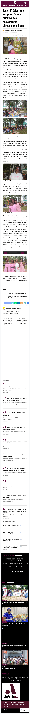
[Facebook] (13, 577)
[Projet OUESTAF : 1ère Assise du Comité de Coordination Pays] (23, 534)
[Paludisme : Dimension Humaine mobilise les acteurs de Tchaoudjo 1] (15, 593)
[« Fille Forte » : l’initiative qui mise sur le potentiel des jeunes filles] (23, 547)
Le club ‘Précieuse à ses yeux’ (17, 296)
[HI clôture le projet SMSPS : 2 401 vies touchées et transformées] (15, 614)
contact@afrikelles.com (17, 571)
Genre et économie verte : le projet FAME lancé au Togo (11, 540)
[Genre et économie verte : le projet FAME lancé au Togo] (23, 541)
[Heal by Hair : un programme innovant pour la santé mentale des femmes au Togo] (15, 657)
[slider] (25, 252)
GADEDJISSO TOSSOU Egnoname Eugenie (14, 30)
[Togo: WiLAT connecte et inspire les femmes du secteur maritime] (23, 527)
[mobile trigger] (4, 3)
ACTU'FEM (5, 549)
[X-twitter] (17, 577)
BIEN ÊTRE (4, 600)
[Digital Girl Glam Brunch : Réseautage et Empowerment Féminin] (15, 636)
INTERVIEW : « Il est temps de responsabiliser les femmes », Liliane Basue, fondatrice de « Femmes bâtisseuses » (14, 511)
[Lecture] (5, 253)
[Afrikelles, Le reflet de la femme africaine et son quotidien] (15, 2)
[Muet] (22, 253)
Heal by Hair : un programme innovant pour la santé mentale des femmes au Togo (13, 667)
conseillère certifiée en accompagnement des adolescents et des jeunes (17, 295)
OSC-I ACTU (5, 529)
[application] (15, 252)
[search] (22, 3)
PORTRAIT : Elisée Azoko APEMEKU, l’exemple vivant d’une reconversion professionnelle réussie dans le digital (14, 414)
